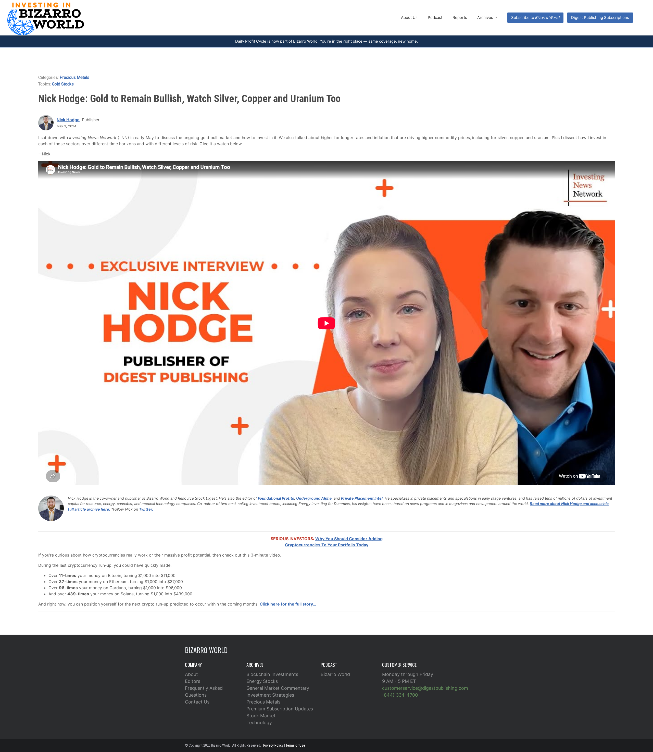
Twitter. (146, 509)
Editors (192, 681)
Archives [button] (485, 17)
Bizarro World (335, 674)
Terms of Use (295, 745)
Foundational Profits (276, 498)
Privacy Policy (273, 745)
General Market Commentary (277, 688)
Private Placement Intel (362, 498)
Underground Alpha (314, 498)
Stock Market (260, 715)
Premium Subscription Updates (279, 708)
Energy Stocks (262, 681)
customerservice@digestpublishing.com (425, 688)
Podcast (435, 17)
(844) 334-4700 (400, 695)
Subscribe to (535, 17)
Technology (259, 722)
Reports (460, 17)
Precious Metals (74, 77)
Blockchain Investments (272, 674)
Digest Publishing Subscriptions (600, 17)
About (191, 674)
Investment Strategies (270, 695)
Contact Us (197, 702)
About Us (409, 17)
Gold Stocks (63, 84)
